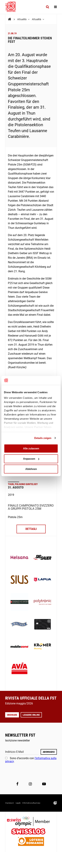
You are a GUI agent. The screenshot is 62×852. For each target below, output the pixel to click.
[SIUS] (19, 580)
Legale (18, 803)
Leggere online (31, 714)
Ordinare (12, 714)
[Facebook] (17, 784)
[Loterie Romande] (31, 842)
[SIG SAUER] (42, 558)
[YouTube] (44, 784)
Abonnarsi (49, 751)
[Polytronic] (42, 602)
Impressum (9, 803)
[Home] (9, 19)
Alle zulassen (31, 448)
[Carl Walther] (19, 624)
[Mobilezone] (19, 647)
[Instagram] (30, 784)
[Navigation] (55, 7)
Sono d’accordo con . (30, 760)
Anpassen (29, 458)
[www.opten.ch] (55, 802)
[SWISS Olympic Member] (31, 822)
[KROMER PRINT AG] (42, 647)
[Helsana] (19, 558)
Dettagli (31, 529)
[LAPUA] (42, 580)
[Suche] (47, 7)
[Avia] (19, 669)
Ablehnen (31, 468)
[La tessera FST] (42, 624)
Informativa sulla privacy (31, 803)
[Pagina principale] (12, 7)
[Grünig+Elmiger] (19, 602)
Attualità (22, 19)
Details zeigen (42, 438)
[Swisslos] (31, 832)
